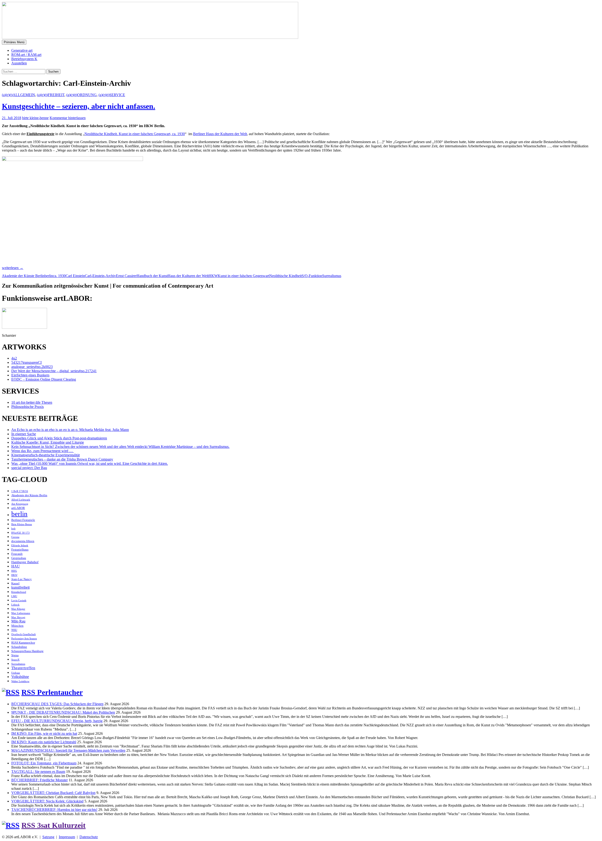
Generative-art (21, 50)
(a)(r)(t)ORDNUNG (81, 95)
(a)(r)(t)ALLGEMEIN (18, 95)
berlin (48, 276)
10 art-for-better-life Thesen (31, 402)
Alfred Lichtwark (20, 499)
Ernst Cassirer (126, 276)
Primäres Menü (14, 42)
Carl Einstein (75, 276)
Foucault (17, 553)
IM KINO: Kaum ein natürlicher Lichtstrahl (43, 742)
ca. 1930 (59, 276)
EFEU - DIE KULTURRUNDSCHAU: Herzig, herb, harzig (57, 721)
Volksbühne (20, 677)
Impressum (67, 837)
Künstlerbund (18, 592)
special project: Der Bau (29, 468)
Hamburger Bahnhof (25, 562)
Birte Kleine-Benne (21, 524)
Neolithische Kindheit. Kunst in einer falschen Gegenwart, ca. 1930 (134, 134)
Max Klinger (18, 609)
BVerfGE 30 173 (20, 533)
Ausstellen (19, 63)
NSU (14, 630)
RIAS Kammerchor (23, 642)
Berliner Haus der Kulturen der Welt (220, 134)
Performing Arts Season (24, 638)
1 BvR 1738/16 (19, 491)
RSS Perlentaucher (52, 692)
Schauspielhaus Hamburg (27, 651)
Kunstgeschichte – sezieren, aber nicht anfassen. (78, 106)
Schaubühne (19, 647)
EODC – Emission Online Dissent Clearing (43, 379)
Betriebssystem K (24, 59)
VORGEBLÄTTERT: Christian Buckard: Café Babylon (53, 793)
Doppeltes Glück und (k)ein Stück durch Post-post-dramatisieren (59, 438)
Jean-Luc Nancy (21, 579)
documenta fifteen (22, 541)
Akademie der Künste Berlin (23, 276)
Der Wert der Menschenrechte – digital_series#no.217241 (54, 371)
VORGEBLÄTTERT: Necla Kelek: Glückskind (47, 801)
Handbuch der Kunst (152, 276)
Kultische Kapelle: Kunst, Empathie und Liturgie (47, 442)
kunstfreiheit (20, 587)
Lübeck (15, 604)
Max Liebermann (20, 613)
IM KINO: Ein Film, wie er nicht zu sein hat (44, 733)
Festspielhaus (19, 549)
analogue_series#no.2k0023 (32, 367)
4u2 (14, 358)
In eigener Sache (23, 434)
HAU (15, 566)
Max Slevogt (18, 617)
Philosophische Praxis (27, 407)
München (17, 625)
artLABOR (18, 508)
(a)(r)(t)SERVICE (112, 95)
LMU (14, 596)
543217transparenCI (26, 362)
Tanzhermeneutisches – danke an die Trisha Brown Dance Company (62, 459)
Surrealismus (331, 276)
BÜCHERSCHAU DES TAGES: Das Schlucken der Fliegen (57, 704)
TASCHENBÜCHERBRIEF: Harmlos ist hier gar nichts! (54, 810)
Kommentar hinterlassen (68, 118)
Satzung (48, 837)
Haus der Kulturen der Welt (188, 276)
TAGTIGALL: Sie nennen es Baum (38, 772)
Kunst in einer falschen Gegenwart (243, 276)
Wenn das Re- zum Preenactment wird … (42, 451)
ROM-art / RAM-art (26, 55)
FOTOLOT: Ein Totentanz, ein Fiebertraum (43, 763)
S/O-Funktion (312, 276)
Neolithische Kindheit (285, 276)
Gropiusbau (18, 558)
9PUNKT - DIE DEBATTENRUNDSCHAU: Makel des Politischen (63, 712)
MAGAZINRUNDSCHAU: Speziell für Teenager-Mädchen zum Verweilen (68, 750)
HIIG (14, 571)
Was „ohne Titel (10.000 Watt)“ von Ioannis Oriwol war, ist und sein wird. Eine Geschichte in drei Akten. (89, 463)
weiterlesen (12, 268)
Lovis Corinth (18, 600)
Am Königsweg (19, 504)
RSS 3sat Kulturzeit (53, 825)
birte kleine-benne (35, 118)
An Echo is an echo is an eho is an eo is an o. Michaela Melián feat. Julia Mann (70, 430)
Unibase (15, 673)
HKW (213, 276)
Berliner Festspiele (23, 520)
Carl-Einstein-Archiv (100, 276)
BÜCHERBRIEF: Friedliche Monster (39, 780)
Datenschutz (88, 837)
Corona (15, 537)
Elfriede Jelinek (19, 545)
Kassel (15, 583)
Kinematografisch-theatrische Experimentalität (45, 455)
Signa (15, 655)
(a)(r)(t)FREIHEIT (50, 95)
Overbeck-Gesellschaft (23, 634)
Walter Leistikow (20, 681)
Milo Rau (18, 621)
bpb (13, 528)
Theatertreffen (23, 668)
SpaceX (15, 659)
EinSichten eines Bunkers (30, 375)
